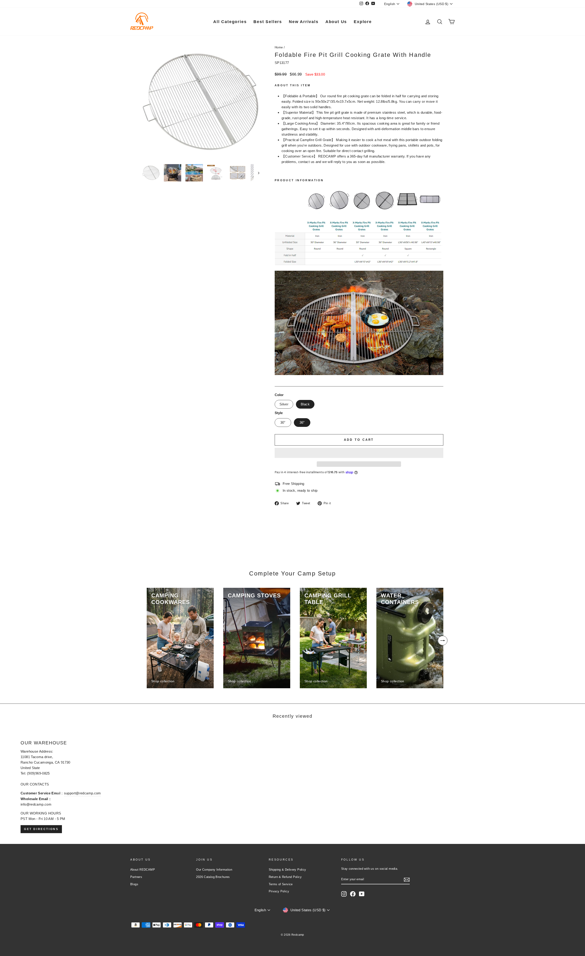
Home (279, 47)
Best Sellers (267, 21)
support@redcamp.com (82, 793)
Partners (136, 877)
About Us (336, 21)
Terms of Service (281, 884)
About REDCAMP (142, 869)
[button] (359, 453)
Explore (363, 21)
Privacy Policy (279, 891)
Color (279, 395)
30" (282, 422)
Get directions (41, 828)
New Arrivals (304, 21)
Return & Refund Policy (285, 877)
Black (305, 404)
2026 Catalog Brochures (213, 877)
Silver (283, 404)
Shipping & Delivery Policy (287, 869)
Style (279, 413)
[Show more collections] (442, 640)
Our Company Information (214, 869)
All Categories (230, 21)
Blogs (134, 884)
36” (302, 422)
